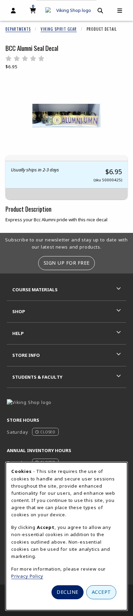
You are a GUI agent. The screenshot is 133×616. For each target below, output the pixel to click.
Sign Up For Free (67, 263)
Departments (18, 29)
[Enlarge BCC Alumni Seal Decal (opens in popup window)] (66, 116)
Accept (101, 592)
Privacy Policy (27, 576)
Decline (67, 592)
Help (18, 333)
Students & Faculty (37, 377)
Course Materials (35, 289)
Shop (18, 311)
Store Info (26, 355)
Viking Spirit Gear (59, 29)
